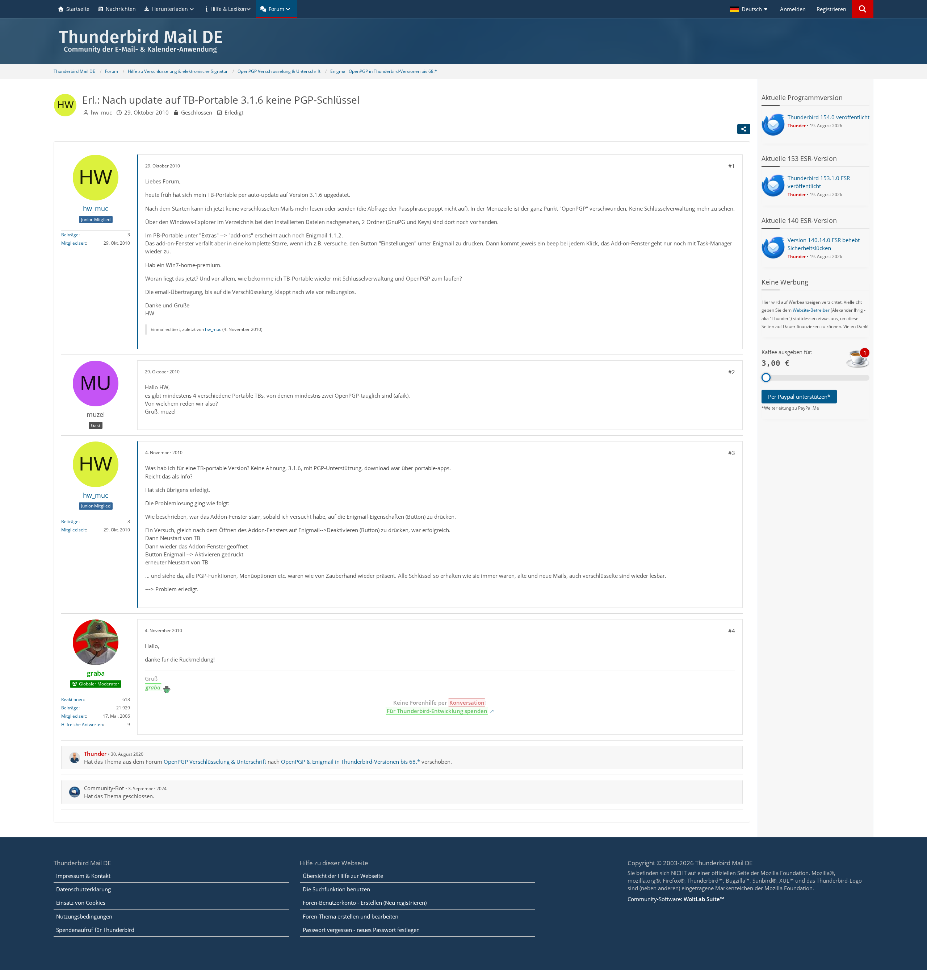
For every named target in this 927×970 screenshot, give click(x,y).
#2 (731, 372)
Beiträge (70, 235)
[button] (750, 9)
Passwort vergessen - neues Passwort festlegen (361, 929)
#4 (731, 630)
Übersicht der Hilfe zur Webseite (343, 875)
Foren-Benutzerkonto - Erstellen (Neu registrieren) (365, 902)
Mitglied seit (73, 243)
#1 (731, 166)
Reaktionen (72, 699)
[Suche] (862, 9)
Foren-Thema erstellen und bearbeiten (350, 916)
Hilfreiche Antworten (82, 724)
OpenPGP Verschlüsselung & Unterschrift (215, 761)
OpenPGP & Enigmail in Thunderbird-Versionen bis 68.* (350, 761)
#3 (731, 452)
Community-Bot (104, 788)
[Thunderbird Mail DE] (463, 41)
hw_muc (101, 112)
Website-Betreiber (811, 310)
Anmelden (793, 9)
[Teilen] (743, 129)
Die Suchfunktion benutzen (336, 889)
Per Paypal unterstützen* (799, 396)
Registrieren (831, 9)
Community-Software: (676, 899)
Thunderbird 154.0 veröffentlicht (828, 117)
